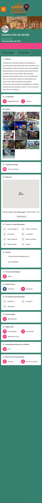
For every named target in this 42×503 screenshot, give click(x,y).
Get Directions (21, 216)
